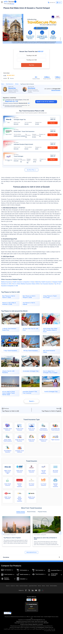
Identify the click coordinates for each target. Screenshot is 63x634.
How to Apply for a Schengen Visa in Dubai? (50, 371)
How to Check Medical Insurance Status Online (25, 284)
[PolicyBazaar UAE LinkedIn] (32, 590)
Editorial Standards (55, 90)
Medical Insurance (6, 282)
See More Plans (31, 169)
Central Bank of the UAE (31, 619)
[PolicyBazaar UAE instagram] (39, 590)
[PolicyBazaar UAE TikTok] (42, 590)
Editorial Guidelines (53, 585)
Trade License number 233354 (40, 621)
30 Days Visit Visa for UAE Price (30, 329)
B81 (29, 103)
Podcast (47, 585)
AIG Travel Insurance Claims (49, 351)
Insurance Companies (24, 585)
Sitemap (39, 585)
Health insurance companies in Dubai (23, 282)
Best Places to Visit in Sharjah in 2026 (29, 296)
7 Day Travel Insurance (10, 350)
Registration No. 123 (12, 101)
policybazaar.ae (41, 627)
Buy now (52, 122)
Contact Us (13, 585)
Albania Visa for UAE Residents (8, 371)
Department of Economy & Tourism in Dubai (25, 621)
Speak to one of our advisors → (46, 101)
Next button (60, 533)
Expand (31, 401)
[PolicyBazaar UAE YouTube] (36, 590)
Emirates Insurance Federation (26, 624)
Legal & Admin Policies (33, 585)
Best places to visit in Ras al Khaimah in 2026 (45, 538)
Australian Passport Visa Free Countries (30, 392)
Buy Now (31, 65)
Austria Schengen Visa (50, 391)
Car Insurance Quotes (47, 284)
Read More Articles (32, 552)
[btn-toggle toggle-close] (2, 2)
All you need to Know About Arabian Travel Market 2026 (8, 393)
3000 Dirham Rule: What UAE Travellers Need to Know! (50, 330)
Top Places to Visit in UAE (10, 411)
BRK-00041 (46, 622)
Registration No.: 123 (40, 619)
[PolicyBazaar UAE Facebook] (25, 590)
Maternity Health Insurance (43, 282)
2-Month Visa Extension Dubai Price (9, 329)
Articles (17, 585)
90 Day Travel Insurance (31, 350)
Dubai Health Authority (19, 622)
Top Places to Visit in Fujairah (29, 303)
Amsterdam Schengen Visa (30, 371)
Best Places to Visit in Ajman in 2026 (8, 296)
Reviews (43, 585)
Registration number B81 (38, 624)
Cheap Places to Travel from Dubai (49, 296)
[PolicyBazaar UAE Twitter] (29, 590)
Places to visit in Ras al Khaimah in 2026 (9, 303)
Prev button (2, 533)
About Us (7, 585)
